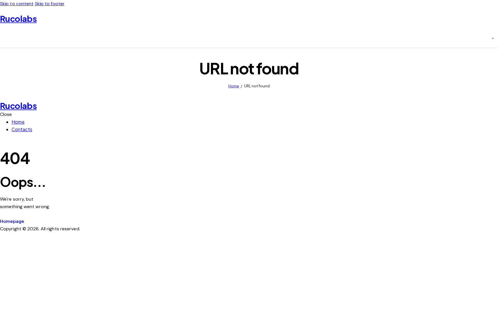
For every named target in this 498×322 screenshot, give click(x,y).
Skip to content (17, 4)
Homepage (12, 221)
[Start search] (492, 38)
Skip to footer (50, 4)
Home (233, 86)
